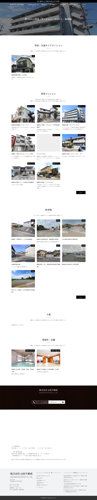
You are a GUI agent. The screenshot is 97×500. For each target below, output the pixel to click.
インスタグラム (40, 487)
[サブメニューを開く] (59, 478)
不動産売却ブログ (40, 482)
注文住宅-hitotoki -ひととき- (43, 475)
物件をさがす (39, 478)
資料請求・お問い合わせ (42, 485)
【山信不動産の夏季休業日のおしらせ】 (72, 483)
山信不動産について (41, 480)
